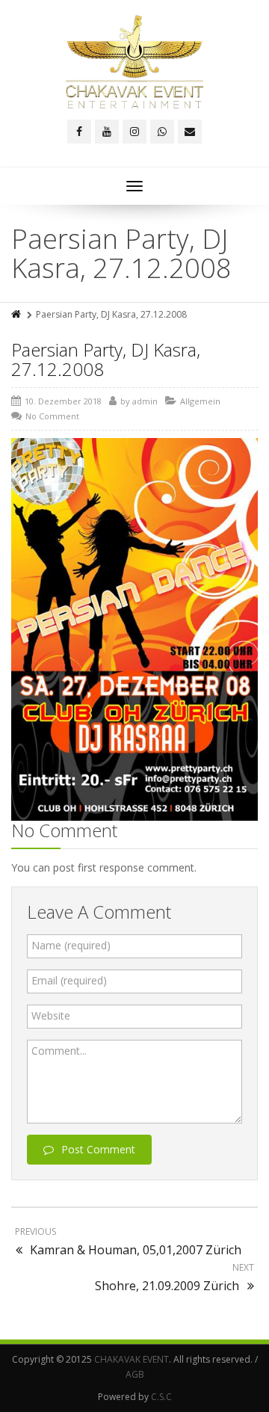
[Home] (17, 314)
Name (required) (71, 945)
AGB (135, 1374)
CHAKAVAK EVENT (131, 1359)
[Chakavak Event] (134, 61)
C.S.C (161, 1396)
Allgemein (200, 401)
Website (50, 1015)
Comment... (59, 1050)
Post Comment (98, 1149)
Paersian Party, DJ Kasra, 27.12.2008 (105, 359)
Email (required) (69, 980)
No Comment (52, 416)
